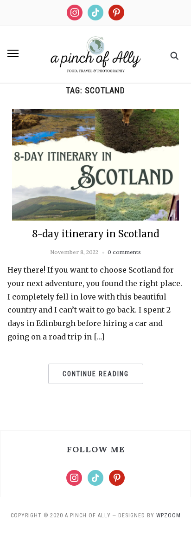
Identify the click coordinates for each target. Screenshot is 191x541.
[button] (13, 53)
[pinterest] (116, 11)
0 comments (124, 251)
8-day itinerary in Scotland (95, 234)
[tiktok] (95, 11)
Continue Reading (96, 374)
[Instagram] (75, 11)
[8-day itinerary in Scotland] (95, 114)
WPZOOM (168, 515)
